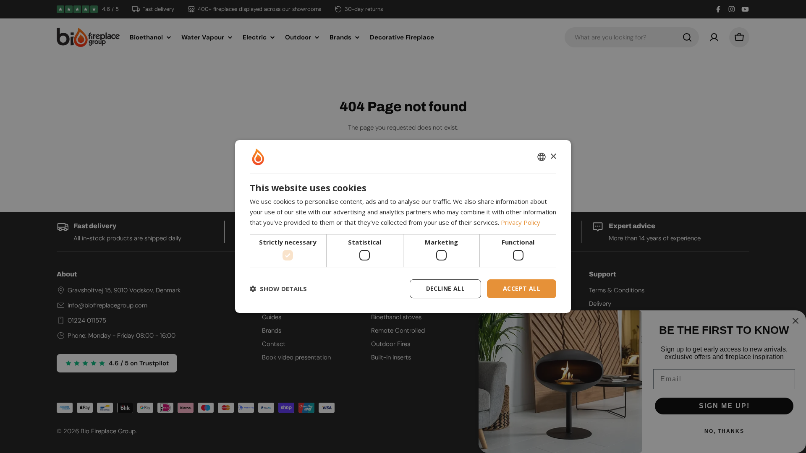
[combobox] (541, 157)
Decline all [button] (445, 288)
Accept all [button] (521, 288)
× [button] (553, 157)
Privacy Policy (520, 222)
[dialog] (403, 226)
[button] (278, 289)
